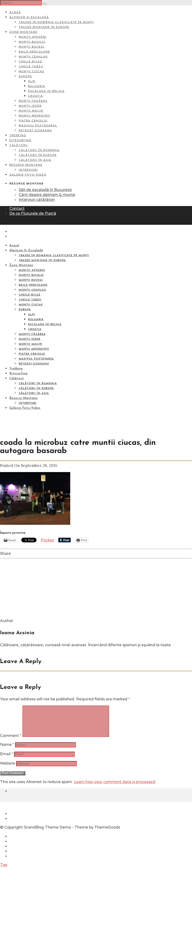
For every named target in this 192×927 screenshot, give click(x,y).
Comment (11, 735)
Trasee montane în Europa (44, 27)
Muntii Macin (31, 111)
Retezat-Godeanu (35, 130)
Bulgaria (36, 86)
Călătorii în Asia (35, 160)
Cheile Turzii (31, 66)
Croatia (35, 96)
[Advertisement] (35, 896)
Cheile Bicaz (30, 61)
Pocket (47, 540)
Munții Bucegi (31, 47)
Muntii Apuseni (33, 37)
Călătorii (18, 145)
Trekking (17, 135)
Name (7, 744)
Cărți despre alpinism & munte (47, 194)
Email (6, 753)
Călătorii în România (39, 150)
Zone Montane (23, 32)
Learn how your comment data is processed (114, 781)
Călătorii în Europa (38, 155)
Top (3, 864)
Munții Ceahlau (33, 57)
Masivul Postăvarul (38, 125)
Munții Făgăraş (33, 101)
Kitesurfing (20, 140)
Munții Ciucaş (31, 71)
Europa (25, 76)
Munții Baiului (32, 42)
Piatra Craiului (33, 121)
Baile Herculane (34, 52)
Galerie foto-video (28, 175)
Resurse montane (26, 165)
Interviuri (28, 170)
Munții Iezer (30, 106)
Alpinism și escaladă (29, 17)
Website (7, 763)
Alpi (32, 81)
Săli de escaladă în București (45, 189)
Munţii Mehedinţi (34, 116)
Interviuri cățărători (37, 199)
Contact (17, 208)
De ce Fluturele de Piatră (32, 213)
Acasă (15, 12)
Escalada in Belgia (46, 91)
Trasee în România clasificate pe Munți (56, 22)
